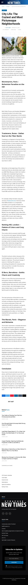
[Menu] (2, 2)
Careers (4, 528)
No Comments (6, 29)
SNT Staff (8, 27)
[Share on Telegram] (21, 33)
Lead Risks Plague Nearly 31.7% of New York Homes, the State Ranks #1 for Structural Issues (13, 433)
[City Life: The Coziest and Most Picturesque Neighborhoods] (14, 45)
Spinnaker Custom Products (8, 540)
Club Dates (4, 477)
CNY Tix (3, 537)
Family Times (5, 486)
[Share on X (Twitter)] (8, 33)
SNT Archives (5, 535)
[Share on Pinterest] (12, 33)
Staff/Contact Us (6, 526)
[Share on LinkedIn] (17, 33)
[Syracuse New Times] (14, 2)
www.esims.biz (12, 200)
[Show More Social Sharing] (24, 33)
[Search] (26, 2)
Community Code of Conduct (9, 524)
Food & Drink (5, 480)
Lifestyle (4, 10)
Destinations (5, 482)
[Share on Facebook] (4, 33)
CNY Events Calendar (7, 475)
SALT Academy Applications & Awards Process (13, 531)
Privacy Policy (14, 567)
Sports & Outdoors (6, 484)
